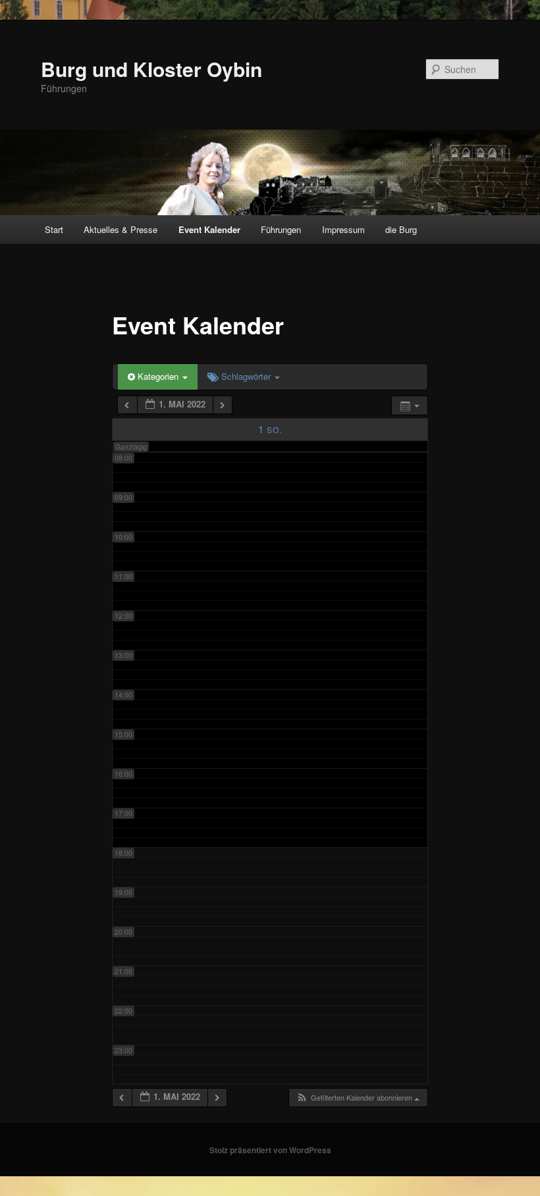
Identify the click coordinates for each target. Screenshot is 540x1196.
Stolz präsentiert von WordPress (270, 1150)
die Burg (401, 229)
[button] (357, 1097)
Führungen (281, 229)
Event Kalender (209, 229)
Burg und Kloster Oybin (151, 69)
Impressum (343, 229)
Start (54, 229)
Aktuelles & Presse (120, 229)
